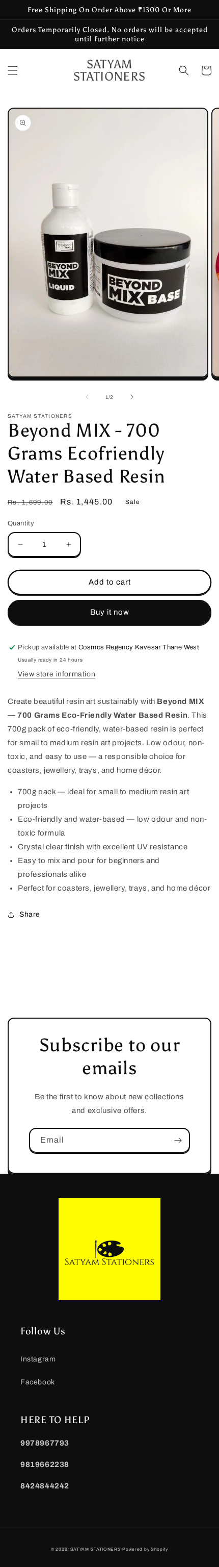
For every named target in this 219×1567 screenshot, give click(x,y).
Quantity (21, 523)
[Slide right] (132, 397)
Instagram (38, 1359)
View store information (56, 674)
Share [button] (29, 914)
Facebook (37, 1382)
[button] (13, 70)
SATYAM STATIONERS (95, 1549)
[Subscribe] (178, 1140)
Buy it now (109, 612)
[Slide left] (87, 397)
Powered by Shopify (145, 1549)
